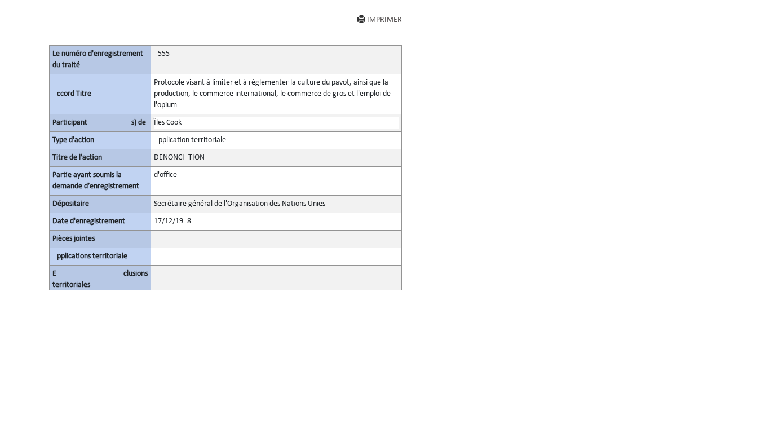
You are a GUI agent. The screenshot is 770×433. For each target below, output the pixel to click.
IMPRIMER (384, 20)
